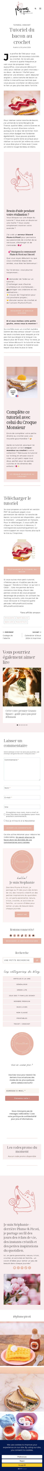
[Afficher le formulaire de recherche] (35, 8)
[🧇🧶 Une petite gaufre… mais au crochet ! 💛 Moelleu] (22, 1344)
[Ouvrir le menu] (40, 8)
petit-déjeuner (23, 618)
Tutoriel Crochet (22, 25)
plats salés (9, 622)
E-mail (8, 797)
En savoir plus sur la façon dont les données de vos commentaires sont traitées (19, 840)
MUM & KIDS (22, 1007)
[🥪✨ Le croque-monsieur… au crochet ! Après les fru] (22, 1389)
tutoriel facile (21, 622)
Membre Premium (22, 1001)
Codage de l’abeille (8, 635)
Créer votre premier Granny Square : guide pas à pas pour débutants (21, 714)
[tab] (17, 725)
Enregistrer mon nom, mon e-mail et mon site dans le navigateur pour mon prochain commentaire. (23, 814)
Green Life (22, 990)
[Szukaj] (37, 960)
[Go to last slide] (7, 695)
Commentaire (12, 760)
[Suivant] (37, 695)
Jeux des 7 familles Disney (22, 995)
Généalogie (22, 984)
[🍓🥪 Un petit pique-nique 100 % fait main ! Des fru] (22, 1435)
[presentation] (22, 687)
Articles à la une (22, 979)
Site (6, 807)
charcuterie (9, 618)
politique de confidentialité (24, 1116)
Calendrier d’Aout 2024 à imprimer (33, 635)
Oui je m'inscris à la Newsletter (20, 821)
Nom (7, 788)
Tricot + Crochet (22, 1024)
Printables (22, 1018)
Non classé (22, 1012)
